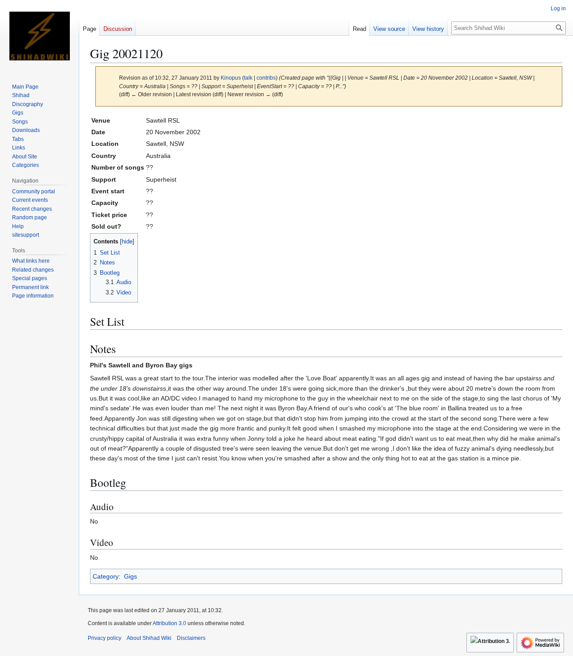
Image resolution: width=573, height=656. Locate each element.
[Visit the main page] (39, 36)
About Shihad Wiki (149, 638)
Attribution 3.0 (170, 623)
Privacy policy (104, 638)
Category (106, 576)
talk (248, 78)
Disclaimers (191, 638)
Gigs (130, 576)
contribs (266, 78)
